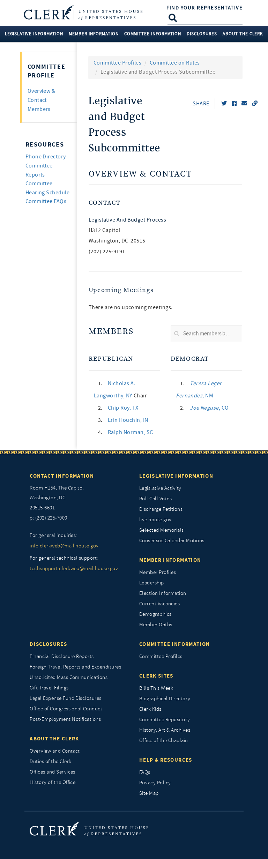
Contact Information (62, 475)
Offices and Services (52, 772)
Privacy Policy (155, 782)
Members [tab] (39, 109)
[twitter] (224, 103)
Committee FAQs (46, 201)
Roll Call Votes (155, 498)
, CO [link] (209, 407)
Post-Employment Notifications (65, 719)
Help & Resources (165, 759)
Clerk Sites (156, 675)
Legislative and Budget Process (127, 219)
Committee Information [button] (152, 34)
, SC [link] (130, 432)
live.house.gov (155, 519)
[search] (206, 334)
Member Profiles (157, 572)
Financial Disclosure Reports (62, 656)
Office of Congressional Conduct (66, 708)
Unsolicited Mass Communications (68, 677)
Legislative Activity (160, 488)
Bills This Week (156, 688)
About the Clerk (54, 738)
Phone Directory (45, 156)
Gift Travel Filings (49, 688)
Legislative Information (176, 475)
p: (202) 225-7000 (48, 518)
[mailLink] (244, 103)
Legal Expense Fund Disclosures (65, 698)
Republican (111, 359)
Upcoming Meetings (121, 290)
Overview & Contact (140, 174)
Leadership (151, 583)
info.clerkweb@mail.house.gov (64, 546)
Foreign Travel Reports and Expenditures (75, 667)
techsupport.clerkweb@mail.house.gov (74, 568)
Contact (104, 203)
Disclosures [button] (202, 34)
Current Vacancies (159, 603)
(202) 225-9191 (107, 251)
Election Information (162, 593)
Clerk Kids (150, 709)
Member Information (170, 560)
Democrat (190, 359)
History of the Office (52, 782)
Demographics (155, 614)
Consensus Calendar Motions (171, 540)
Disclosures (48, 644)
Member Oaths (155, 624)
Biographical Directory (165, 698)
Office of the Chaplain (163, 740)
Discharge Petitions (161, 509)
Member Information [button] (94, 34)
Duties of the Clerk (50, 761)
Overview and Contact (55, 751)
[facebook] (234, 103)
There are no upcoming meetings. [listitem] (131, 307)
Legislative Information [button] (34, 34)
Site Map (149, 793)
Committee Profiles (118, 62)
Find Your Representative (204, 7)
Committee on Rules (175, 62)
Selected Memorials (161, 530)
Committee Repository (164, 719)
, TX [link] (123, 407)
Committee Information (174, 644)
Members (111, 331)
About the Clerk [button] (243, 34)
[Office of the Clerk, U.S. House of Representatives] (89, 829)
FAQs (144, 772)
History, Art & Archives (164, 730)
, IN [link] (128, 420)
